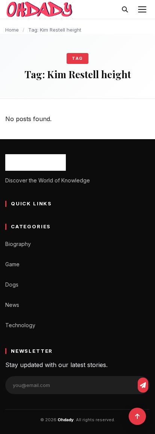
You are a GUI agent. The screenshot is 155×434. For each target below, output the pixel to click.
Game (12, 264)
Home (12, 30)
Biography (18, 244)
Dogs (11, 284)
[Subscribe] (143, 385)
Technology (20, 325)
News (12, 305)
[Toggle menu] (142, 9)
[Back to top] (137, 416)
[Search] (124, 9)
